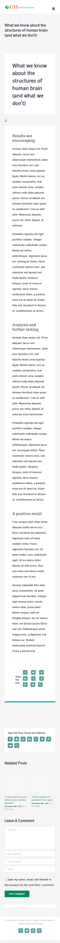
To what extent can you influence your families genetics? (16, 799)
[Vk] (33, 685)
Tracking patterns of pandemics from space (42, 798)
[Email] (40, 685)
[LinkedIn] (25, 678)
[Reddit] (41, 672)
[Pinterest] (25, 685)
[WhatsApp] (33, 678)
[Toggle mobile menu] (53, 8)
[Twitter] (33, 672)
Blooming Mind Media (35, 924)
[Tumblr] (41, 678)
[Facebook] (25, 672)
